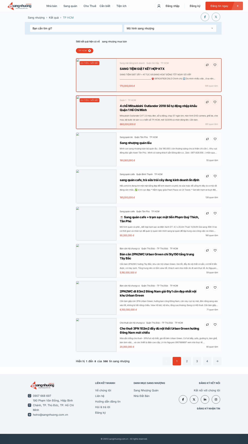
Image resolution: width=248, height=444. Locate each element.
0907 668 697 (42, 395)
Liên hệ (99, 396)
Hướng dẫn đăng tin (107, 401)
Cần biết (105, 6)
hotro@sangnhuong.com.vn (50, 414)
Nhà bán (51, 6)
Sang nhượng (36, 17)
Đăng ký (195, 6)
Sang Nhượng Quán (146, 390)
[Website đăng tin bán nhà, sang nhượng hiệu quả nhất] (19, 6)
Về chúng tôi (103, 390)
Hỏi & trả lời (102, 407)
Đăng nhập (173, 6)
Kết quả (54, 17)
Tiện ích (121, 6)
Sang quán (70, 6)
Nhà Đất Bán (141, 396)
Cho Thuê (90, 6)
